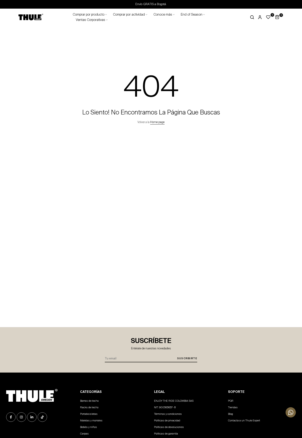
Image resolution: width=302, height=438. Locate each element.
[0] (268, 17)
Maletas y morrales (91, 420)
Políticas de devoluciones (169, 427)
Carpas (84, 433)
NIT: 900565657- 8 (165, 407)
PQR (230, 401)
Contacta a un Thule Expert (244, 420)
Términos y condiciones (168, 414)
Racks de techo (89, 407)
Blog (230, 414)
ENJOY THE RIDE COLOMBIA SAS (174, 401)
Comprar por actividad (129, 14)
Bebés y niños (88, 427)
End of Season (191, 14)
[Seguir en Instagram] (21, 417)
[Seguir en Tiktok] (42, 417)
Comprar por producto (88, 14)
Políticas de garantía (166, 433)
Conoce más (162, 14)
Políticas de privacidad (167, 420)
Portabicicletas (89, 414)
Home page (157, 122)
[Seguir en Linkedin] (32, 417)
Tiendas (233, 407)
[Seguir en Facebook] (11, 417)
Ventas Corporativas (90, 20)
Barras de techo (89, 401)
